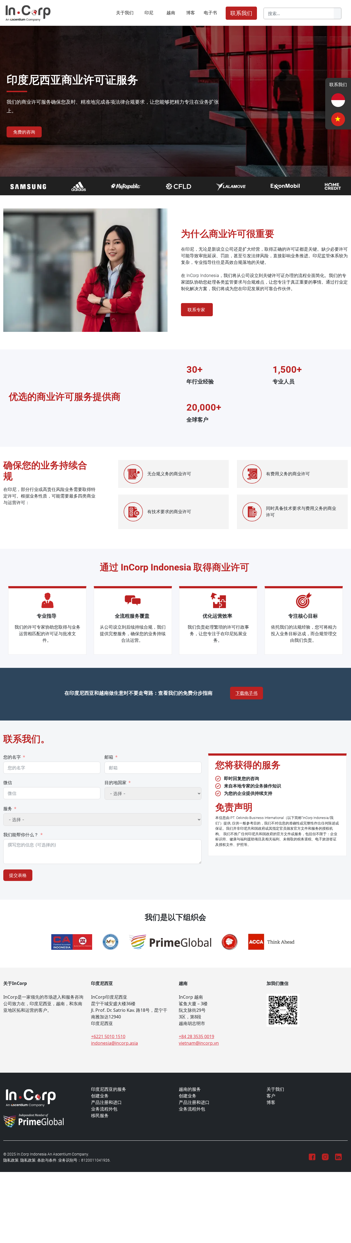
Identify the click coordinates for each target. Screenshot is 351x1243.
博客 (190, 13)
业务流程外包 (104, 1109)
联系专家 (197, 310)
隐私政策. (11, 1160)
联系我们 (241, 13)
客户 (271, 1095)
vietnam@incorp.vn (199, 1043)
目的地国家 (115, 782)
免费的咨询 (24, 132)
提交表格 (18, 875)
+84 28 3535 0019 (196, 1036)
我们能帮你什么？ (20, 835)
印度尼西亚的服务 (108, 1089)
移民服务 (100, 1115)
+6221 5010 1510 (108, 1036)
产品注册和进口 (106, 1102)
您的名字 (12, 757)
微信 (7, 782)
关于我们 (125, 13)
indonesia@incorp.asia (114, 1043)
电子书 (210, 13)
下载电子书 (246, 693)
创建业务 (100, 1095)
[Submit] (337, 13)
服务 (7, 809)
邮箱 (108, 757)
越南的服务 (190, 1089)
